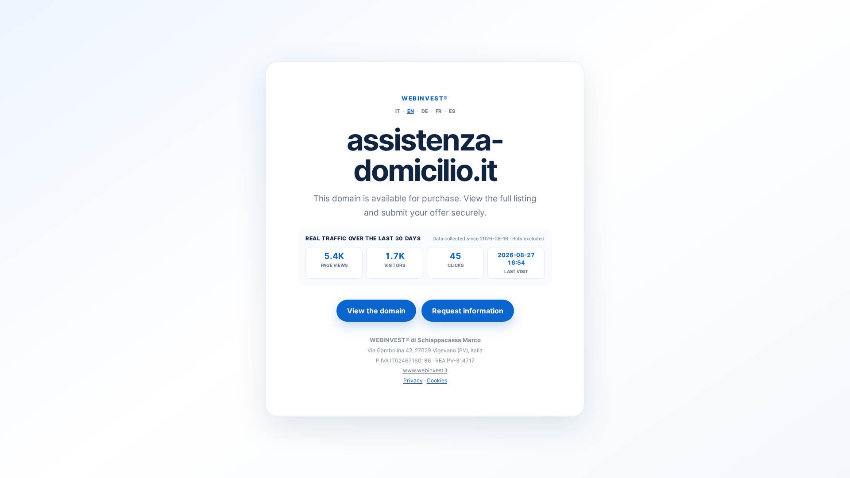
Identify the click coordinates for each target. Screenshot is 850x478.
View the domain (376, 310)
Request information (467, 310)
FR (438, 111)
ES (452, 111)
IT (397, 111)
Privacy (413, 380)
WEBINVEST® (425, 98)
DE (424, 111)
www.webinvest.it (425, 370)
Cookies (437, 380)
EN (410, 111)
